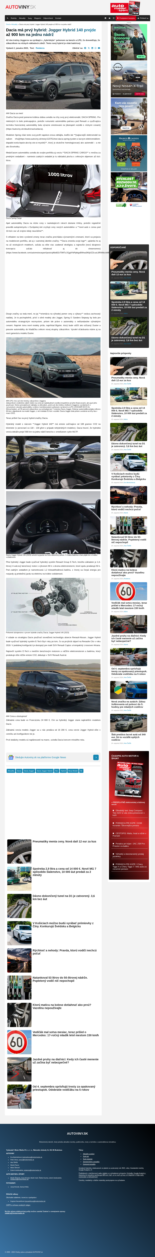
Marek (126, 513)
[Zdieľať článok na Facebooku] (85, 48)
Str (81, 771)
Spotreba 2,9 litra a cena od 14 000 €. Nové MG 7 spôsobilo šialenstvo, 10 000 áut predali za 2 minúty (64, 872)
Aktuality (22, 18)
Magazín (37, 18)
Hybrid (63, 771)
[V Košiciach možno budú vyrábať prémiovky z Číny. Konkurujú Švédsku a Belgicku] (19, 944)
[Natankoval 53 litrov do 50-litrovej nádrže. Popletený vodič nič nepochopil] (19, 999)
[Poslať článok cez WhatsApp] (95, 48)
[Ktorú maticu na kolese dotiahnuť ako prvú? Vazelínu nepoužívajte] (19, 1026)
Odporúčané (48, 18)
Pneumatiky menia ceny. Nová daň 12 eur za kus (64, 841)
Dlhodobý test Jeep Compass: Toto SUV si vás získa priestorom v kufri (129, 812)
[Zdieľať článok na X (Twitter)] (89, 48)
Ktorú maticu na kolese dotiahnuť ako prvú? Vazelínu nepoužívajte (127, 573)
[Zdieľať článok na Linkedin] (92, 48)
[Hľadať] (7, 18)
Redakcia (40, 48)
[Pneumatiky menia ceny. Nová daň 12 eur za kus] (19, 863)
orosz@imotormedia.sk (26, 1160)
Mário (126, 313)
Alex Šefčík (127, 278)
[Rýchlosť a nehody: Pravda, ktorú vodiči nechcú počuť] (19, 971)
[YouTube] (110, 18)
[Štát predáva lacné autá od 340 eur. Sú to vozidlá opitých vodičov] (128, 731)
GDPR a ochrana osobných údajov (18, 1205)
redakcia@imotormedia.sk (32, 1170)
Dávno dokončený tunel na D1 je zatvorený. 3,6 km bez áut (128, 339)
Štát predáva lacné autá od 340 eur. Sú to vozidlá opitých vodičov (128, 737)
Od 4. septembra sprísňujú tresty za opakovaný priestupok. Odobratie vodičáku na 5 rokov (64, 1088)
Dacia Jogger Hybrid (44, 771)
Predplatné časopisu (127, 18)
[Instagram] (114, 18)
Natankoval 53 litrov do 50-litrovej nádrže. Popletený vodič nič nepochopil (60, 979)
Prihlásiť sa (144, 18)
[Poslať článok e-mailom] (99, 48)
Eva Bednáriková (129, 482)
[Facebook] (105, 18)
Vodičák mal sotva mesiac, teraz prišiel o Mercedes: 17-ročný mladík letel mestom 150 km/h (66, 1034)
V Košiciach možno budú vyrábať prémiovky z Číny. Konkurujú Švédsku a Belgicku (63, 925)
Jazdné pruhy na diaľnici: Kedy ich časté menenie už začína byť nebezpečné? (66, 1061)
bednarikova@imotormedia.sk (32, 1157)
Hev (56, 771)
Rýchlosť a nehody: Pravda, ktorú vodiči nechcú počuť (127, 508)
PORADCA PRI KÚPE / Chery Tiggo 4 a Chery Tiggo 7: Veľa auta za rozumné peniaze (130, 866)
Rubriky (14, 18)
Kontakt (58, 18)
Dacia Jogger (29, 771)
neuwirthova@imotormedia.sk (35, 1201)
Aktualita (11, 771)
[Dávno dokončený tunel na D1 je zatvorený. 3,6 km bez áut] (19, 917)
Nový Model (73, 771)
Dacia (19, 771)
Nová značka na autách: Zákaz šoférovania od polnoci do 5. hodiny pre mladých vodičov (128, 704)
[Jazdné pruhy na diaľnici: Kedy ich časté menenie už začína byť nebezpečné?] (19, 1080)
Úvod (8, 24)
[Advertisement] (53, 810)
